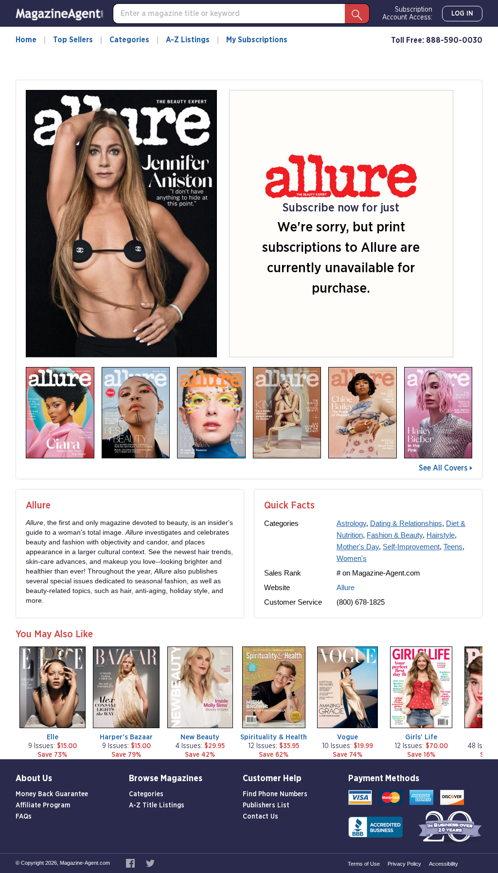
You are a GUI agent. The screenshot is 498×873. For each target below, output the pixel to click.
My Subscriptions (256, 40)
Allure (346, 587)
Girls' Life (421, 737)
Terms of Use (364, 864)
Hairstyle (441, 535)
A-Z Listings (188, 40)
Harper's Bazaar (126, 737)
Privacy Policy (404, 864)
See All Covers (443, 468)
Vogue (347, 737)
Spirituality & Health (273, 737)
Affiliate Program (43, 805)
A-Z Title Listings (156, 805)
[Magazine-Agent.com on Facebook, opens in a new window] (131, 863)
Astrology (351, 523)
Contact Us (260, 816)
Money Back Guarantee (52, 794)
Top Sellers (73, 40)
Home (26, 40)
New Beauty (199, 737)
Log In (462, 13)
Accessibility (443, 864)
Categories (129, 40)
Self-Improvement (411, 546)
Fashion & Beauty (395, 535)
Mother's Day (358, 546)
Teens (453, 546)
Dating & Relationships (406, 523)
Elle (52, 737)
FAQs (24, 816)
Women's (352, 558)
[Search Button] (357, 13)
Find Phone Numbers (275, 794)
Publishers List (266, 805)
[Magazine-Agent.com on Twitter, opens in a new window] (150, 863)
